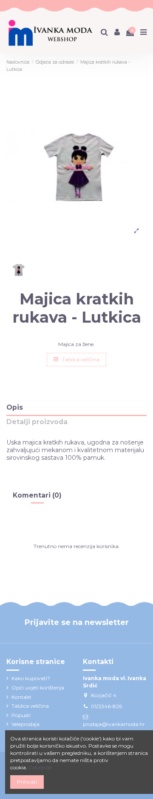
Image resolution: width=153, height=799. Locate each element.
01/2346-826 (106, 706)
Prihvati (27, 782)
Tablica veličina (80, 359)
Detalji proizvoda (37, 422)
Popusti (21, 715)
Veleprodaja (25, 724)
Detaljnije (39, 767)
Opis (14, 407)
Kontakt (21, 697)
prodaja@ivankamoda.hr (114, 724)
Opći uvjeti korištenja (37, 687)
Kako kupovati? (30, 678)
